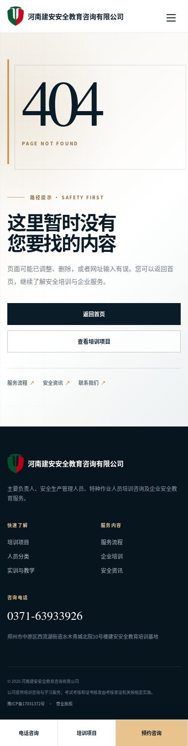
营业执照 (64, 704)
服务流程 (17, 382)
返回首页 (94, 314)
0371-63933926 (45, 615)
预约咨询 (151, 732)
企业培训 (112, 556)
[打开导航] (171, 16)
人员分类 (18, 556)
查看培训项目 (94, 341)
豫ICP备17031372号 (26, 704)
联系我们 (88, 382)
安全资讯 (53, 382)
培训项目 (18, 542)
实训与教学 (21, 570)
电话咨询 (29, 732)
